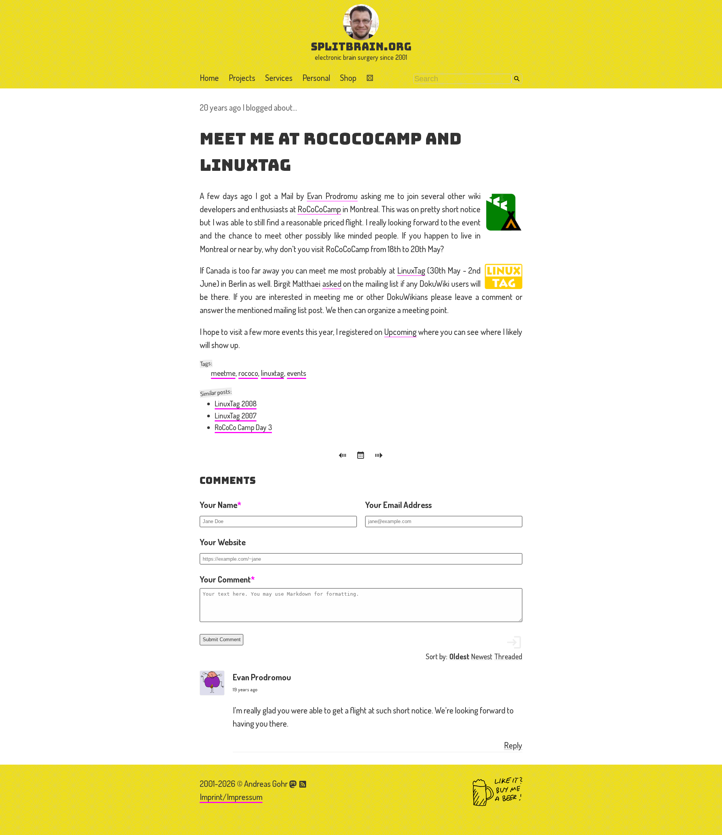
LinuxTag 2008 (235, 403)
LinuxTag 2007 (235, 415)
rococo (248, 373)
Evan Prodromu (332, 195)
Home (209, 77)
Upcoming (400, 331)
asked (331, 283)
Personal (316, 77)
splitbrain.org (361, 46)
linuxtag (272, 373)
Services (279, 77)
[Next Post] (379, 456)
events (296, 373)
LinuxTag (411, 270)
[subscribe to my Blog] (303, 783)
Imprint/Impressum (231, 796)
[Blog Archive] (362, 456)
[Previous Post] (344, 456)
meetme (223, 373)
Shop (348, 77)
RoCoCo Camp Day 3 (243, 427)
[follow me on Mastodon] (294, 783)
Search (516, 79)
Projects (242, 77)
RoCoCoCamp (319, 209)
